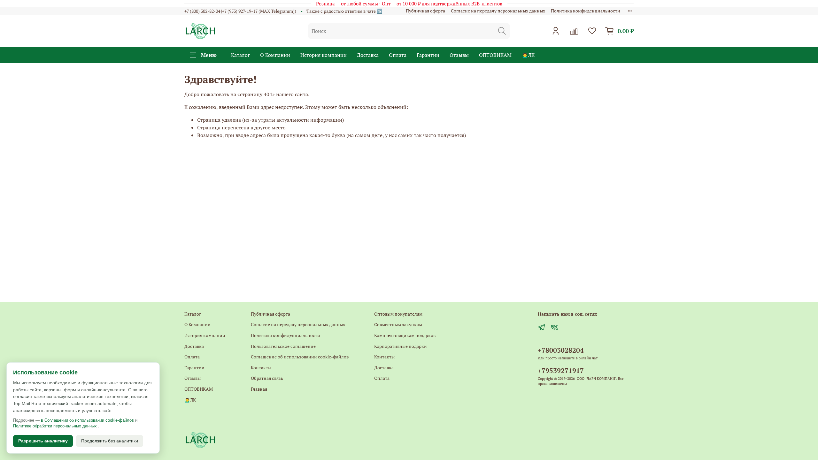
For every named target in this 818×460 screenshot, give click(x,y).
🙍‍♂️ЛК (528, 54)
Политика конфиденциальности (585, 11)
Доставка (368, 54)
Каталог (240, 54)
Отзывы (459, 54)
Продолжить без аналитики (109, 440)
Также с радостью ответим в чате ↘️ (344, 11)
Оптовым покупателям (398, 314)
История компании (323, 54)
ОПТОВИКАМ (495, 54)
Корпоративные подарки (400, 346)
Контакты (261, 367)
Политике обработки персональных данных (55, 426)
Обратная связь (267, 378)
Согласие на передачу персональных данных (498, 11)
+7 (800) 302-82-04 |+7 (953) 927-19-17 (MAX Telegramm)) (240, 11)
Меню (209, 54)
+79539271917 (561, 370)
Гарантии (428, 54)
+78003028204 (561, 350)
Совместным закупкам (398, 324)
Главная (259, 389)
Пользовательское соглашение (283, 346)
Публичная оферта (425, 11)
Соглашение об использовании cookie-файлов (300, 357)
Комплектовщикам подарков (405, 335)
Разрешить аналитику (43, 440)
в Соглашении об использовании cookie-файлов (88, 420)
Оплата (397, 54)
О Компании (275, 54)
